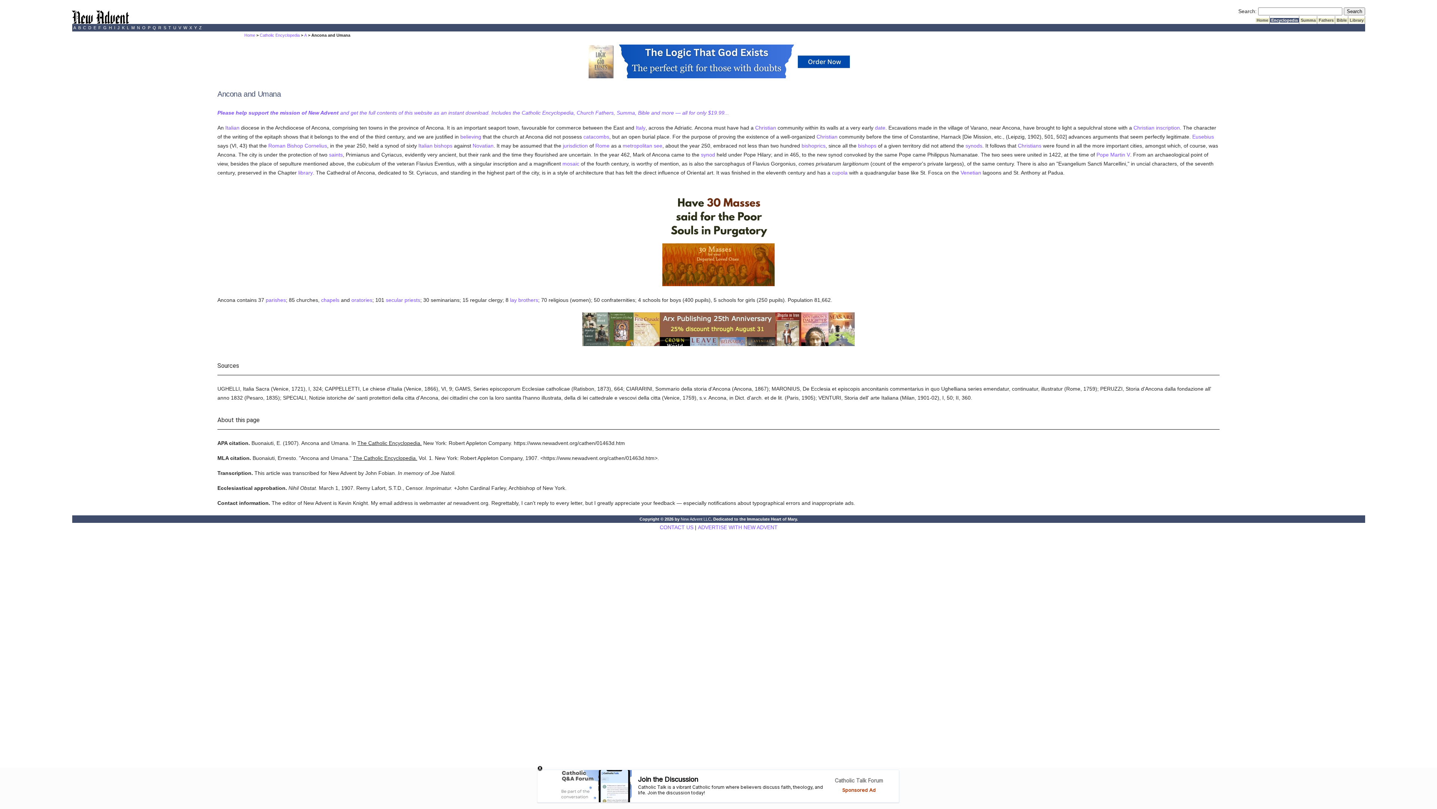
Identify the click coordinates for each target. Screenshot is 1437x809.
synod (708, 155)
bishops (443, 146)
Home (1262, 20)
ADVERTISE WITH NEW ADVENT (738, 527)
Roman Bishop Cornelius (297, 146)
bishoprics (814, 146)
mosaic (570, 164)
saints (336, 155)
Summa (1308, 20)
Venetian (971, 173)
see (658, 146)
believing (470, 137)
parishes (276, 300)
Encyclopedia (1284, 20)
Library (1357, 20)
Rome (602, 146)
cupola (840, 173)
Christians (1029, 146)
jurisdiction (575, 146)
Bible (1342, 20)
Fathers (1326, 20)
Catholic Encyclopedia (280, 35)
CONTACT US (676, 527)
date (880, 128)
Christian (765, 128)
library (305, 173)
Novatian (483, 146)
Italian (232, 128)
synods (973, 146)
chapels (330, 300)
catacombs (596, 137)
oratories (361, 300)
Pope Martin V (1113, 155)
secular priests (403, 300)
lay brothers (524, 300)
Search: (1247, 11)
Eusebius (1203, 137)
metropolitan (637, 146)
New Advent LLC (696, 519)
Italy (641, 128)
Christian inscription (1157, 128)
